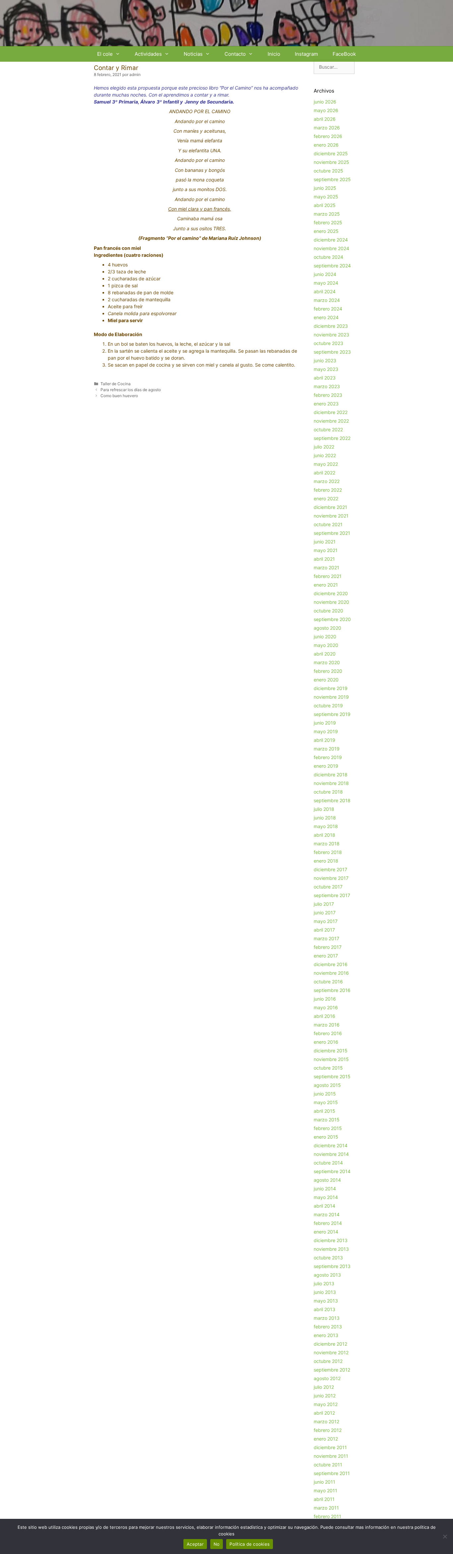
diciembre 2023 (331, 326)
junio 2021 (325, 541)
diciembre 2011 (330, 1447)
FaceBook (344, 54)
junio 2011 (324, 1482)
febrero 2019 (328, 757)
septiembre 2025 (332, 179)
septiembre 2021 (332, 533)
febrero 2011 (327, 1516)
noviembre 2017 (331, 878)
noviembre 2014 (331, 1154)
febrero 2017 (328, 947)
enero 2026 (326, 145)
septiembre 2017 (332, 895)
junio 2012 (325, 1395)
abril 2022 (324, 472)
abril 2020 (325, 654)
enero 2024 (326, 317)
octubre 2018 (328, 792)
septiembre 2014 (332, 1171)
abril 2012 (324, 1413)
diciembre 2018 (331, 774)
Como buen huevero (119, 395)
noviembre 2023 (331, 334)
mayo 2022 (326, 464)
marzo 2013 (327, 1318)
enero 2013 (326, 1335)
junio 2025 (325, 188)
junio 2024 (325, 274)
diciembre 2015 (331, 1050)
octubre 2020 (328, 610)
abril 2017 (324, 930)
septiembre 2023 (332, 352)
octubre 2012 (328, 1361)
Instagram (306, 54)
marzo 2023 (327, 386)
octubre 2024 (328, 257)
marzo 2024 (327, 300)
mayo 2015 (326, 1102)
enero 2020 (326, 679)
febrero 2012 (328, 1430)
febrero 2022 (328, 490)
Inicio (274, 54)
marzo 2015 (327, 1119)
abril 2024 (325, 291)
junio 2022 (325, 455)
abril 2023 (325, 378)
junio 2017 (325, 912)
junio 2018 (325, 817)
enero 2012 (326, 1439)
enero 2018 (326, 861)
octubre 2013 (328, 1257)
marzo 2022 (327, 481)
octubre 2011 (328, 1464)
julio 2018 (324, 809)
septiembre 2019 (332, 714)
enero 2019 (326, 766)
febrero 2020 (328, 671)
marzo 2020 (327, 662)
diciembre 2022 (331, 412)
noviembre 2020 (331, 602)
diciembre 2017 (330, 869)
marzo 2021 (326, 567)
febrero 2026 (328, 136)
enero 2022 (326, 498)
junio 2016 (325, 999)
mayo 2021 (326, 550)
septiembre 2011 (332, 1473)
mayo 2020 (326, 645)
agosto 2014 (327, 1180)
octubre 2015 (328, 1068)
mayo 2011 (325, 1490)
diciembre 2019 (331, 688)
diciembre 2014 (331, 1145)
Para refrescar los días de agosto (130, 389)
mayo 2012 (326, 1404)
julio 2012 (324, 1387)
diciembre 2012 (330, 1344)
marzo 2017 (326, 938)
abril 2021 (324, 559)
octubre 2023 (328, 343)
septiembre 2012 (332, 1370)
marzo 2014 (327, 1214)
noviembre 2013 (331, 1249)
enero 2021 (326, 585)
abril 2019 (324, 740)
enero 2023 (326, 403)
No (217, 1544)
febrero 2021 (328, 576)
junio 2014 (325, 1188)
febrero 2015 (328, 1128)
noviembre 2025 (331, 162)
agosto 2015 (327, 1085)
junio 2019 (325, 723)
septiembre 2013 (332, 1266)
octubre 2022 (328, 429)
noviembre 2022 (331, 421)
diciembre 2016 (331, 964)
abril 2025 (325, 205)
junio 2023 (325, 360)
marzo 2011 (326, 1508)
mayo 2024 (326, 283)
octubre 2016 (328, 981)
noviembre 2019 (331, 697)
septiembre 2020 (332, 619)
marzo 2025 (327, 214)
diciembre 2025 (331, 153)
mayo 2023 (326, 369)
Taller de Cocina (115, 383)
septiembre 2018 (332, 800)
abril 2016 (324, 1016)
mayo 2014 (326, 1197)
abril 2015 (324, 1111)
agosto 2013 (327, 1275)
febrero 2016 (328, 1033)
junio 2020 (325, 636)
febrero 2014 (328, 1223)
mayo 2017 (326, 921)
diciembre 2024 (331, 240)
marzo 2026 (327, 127)
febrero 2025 (328, 222)
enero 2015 (326, 1137)
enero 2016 (326, 1042)
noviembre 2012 (331, 1352)
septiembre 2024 (332, 265)
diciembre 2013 (331, 1240)
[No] (444, 1536)
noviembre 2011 (331, 1456)
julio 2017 (324, 904)
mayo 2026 (326, 110)
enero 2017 (326, 955)
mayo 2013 (326, 1301)
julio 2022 (324, 447)
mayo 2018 (326, 826)
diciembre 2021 (330, 507)
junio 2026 (325, 102)
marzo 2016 (327, 1024)
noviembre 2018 (331, 783)
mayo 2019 (326, 731)
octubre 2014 (328, 1163)
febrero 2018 (328, 852)
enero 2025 (326, 231)
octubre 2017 (328, 886)
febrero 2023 (328, 395)
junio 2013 (325, 1292)
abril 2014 (324, 1206)
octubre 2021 (328, 524)
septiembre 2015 (332, 1076)
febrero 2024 (328, 309)
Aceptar (195, 1544)
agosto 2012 (327, 1378)
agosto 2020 (327, 628)
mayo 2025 (326, 196)
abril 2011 (324, 1499)
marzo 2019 (327, 748)
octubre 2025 (328, 171)
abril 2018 (324, 835)
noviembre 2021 (331, 516)
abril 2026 (325, 119)
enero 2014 (326, 1232)
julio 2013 (324, 1283)
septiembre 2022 (332, 438)
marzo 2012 (326, 1421)
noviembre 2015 (331, 1059)
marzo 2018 (327, 843)
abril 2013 (324, 1309)
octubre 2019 (328, 705)
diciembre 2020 (331, 593)
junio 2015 (325, 1093)
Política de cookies (249, 1544)
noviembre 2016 (331, 973)
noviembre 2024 (331, 248)
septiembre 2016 (332, 990)
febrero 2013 (328, 1326)
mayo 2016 (326, 1007)
